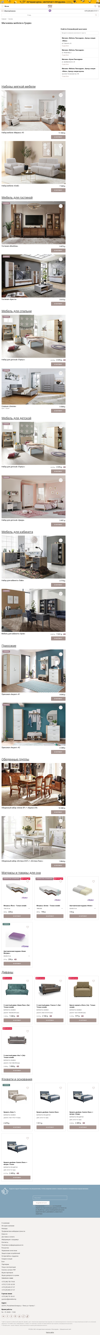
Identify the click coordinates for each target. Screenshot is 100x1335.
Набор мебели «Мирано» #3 (13, 133)
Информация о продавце (10, 1239)
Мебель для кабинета (17, 532)
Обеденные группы (15, 759)
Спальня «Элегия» (9, 406)
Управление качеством (9, 1250)
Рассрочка (5, 1248)
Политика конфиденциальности (12, 1245)
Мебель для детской (16, 418)
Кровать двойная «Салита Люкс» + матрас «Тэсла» (15, 1163)
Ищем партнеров (7, 1272)
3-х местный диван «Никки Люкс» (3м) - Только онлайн (17, 1006)
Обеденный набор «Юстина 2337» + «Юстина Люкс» (22, 861)
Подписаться (41, 1203)
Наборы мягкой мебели (19, 86)
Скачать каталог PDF (9, 1270)
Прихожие (9, 646)
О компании (5, 1223)
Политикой (49, 1206)
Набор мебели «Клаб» (10, 186)
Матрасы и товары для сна (21, 873)
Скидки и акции (7, 1259)
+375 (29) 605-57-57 (90, 11)
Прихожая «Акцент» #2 (11, 748)
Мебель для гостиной (17, 197)
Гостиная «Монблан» (10, 246)
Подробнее (65, 45)
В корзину (58, 137)
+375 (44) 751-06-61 (8, 1296)
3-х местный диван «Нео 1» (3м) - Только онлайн (15, 1056)
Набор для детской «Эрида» (13, 520)
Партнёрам (5, 1264)
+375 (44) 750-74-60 (8, 1282)
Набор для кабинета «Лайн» (13, 580)
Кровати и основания (17, 1079)
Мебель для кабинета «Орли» (13, 634)
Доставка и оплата (8, 1237)
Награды (5, 1228)
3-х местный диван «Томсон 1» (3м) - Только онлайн (49, 1006)
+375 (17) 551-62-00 (8, 1284)
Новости (4, 1234)
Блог (3, 1261)
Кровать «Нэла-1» (10, 1112)
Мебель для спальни (17, 311)
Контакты (5, 1242)
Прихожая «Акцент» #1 (11, 694)
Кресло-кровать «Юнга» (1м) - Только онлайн (82, 1006)
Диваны (7, 972)
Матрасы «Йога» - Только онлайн (15, 905)
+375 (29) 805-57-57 (8, 1290)
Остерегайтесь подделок (10, 1256)
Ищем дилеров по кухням (10, 1275)
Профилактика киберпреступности (13, 1231)
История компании (8, 1226)
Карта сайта (50, 1332)
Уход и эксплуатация (9, 1267)
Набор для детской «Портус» (13, 360)
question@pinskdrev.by (9, 1299)
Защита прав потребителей (11, 1253)
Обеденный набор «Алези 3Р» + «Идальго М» (20, 808)
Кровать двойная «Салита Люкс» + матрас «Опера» (81, 1113)
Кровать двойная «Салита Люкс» (48, 1112)
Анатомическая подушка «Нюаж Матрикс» (15, 952)
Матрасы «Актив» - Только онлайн (48, 905)
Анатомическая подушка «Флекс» (81, 905)
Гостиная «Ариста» (9, 299)
